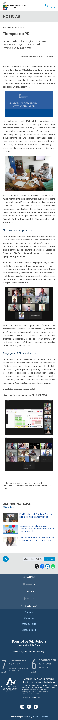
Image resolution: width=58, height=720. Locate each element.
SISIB (25, 717)
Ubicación (29, 618)
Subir (6, 559)
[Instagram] (22, 707)
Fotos (30, 591)
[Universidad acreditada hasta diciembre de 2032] (29, 688)
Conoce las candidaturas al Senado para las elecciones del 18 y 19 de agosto (36, 529)
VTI (30, 717)
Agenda (30, 584)
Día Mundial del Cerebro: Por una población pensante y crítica (36, 515)
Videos (30, 598)
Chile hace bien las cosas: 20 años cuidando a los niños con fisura (36, 539)
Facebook (42, 566)
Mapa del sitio (29, 624)
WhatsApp (53, 566)
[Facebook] (36, 707)
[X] (29, 707)
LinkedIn (47, 566)
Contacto (29, 612)
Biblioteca (30, 605)
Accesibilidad (29, 630)
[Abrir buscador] (47, 5)
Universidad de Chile (40, 717)
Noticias (30, 577)
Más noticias (8, 507)
